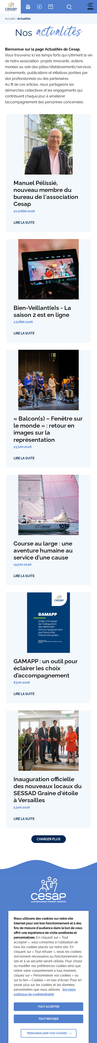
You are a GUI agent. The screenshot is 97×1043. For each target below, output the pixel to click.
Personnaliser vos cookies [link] (47, 1033)
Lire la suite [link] (24, 222)
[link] (11, 6)
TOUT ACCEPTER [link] (48, 1006)
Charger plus (48, 839)
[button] (91, 6)
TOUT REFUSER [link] (48, 1018)
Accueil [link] (9, 18)
